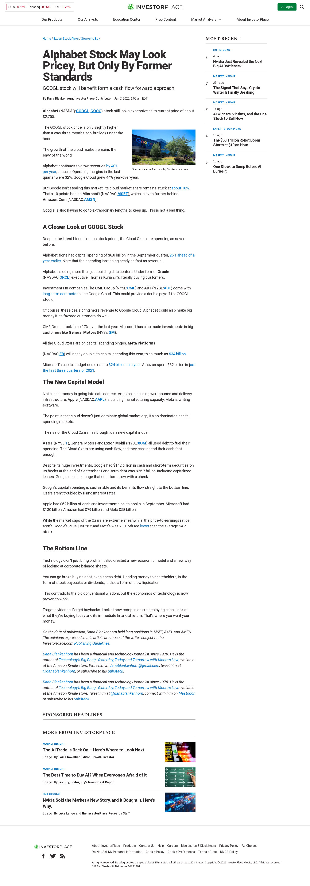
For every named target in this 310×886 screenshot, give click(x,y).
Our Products (52, 19)
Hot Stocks (51, 794)
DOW (11, 7)
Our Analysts (88, 19)
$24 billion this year (124, 364)
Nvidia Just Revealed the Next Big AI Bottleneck (238, 63)
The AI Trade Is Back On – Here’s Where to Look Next (93, 749)
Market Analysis (203, 19)
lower (144, 526)
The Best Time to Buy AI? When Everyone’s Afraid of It (95, 775)
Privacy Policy (228, 846)
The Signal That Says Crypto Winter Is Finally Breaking (236, 90)
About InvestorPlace (253, 19)
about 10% (180, 188)
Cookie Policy (155, 852)
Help (161, 846)
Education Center (126, 19)
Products (129, 846)
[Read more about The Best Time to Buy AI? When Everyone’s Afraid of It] (180, 777)
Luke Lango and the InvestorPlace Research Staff (94, 813)
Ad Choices (249, 846)
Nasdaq (35, 7)
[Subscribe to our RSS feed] (62, 856)
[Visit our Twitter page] (53, 856)
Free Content (166, 19)
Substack (115, 671)
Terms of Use (207, 852)
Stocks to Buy (90, 38)
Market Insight (54, 743)
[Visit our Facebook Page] (43, 856)
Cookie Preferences (181, 852)
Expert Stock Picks (66, 38)
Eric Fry (63, 782)
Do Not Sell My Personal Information (117, 852)
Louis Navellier (69, 757)
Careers (172, 846)
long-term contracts (59, 294)
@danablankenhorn (127, 693)
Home (47, 38)
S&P (57, 7)
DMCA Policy (229, 852)
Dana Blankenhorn (60, 98)
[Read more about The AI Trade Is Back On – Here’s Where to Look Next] (180, 752)
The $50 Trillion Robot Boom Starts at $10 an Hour (236, 142)
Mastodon (187, 693)
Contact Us (146, 846)
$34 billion (177, 354)
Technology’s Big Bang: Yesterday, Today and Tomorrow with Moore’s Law (118, 687)
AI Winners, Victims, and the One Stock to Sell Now (239, 116)
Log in (289, 7)
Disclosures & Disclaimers (198, 846)
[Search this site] (302, 6)
